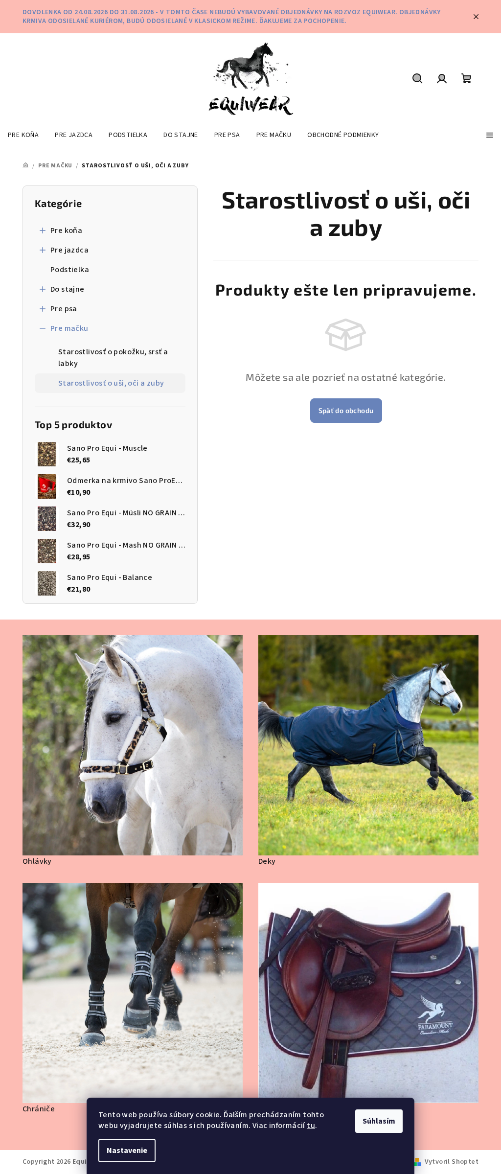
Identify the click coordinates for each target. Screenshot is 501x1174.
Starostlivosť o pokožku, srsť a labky (113, 357)
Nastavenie (127, 1150)
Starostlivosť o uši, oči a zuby (111, 383)
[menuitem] (23, 135)
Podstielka (69, 269)
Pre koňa (66, 230)
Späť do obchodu (346, 410)
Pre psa (63, 308)
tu (311, 1125)
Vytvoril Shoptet (451, 1162)
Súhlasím (379, 1121)
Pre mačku (69, 328)
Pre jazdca (69, 250)
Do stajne (67, 289)
